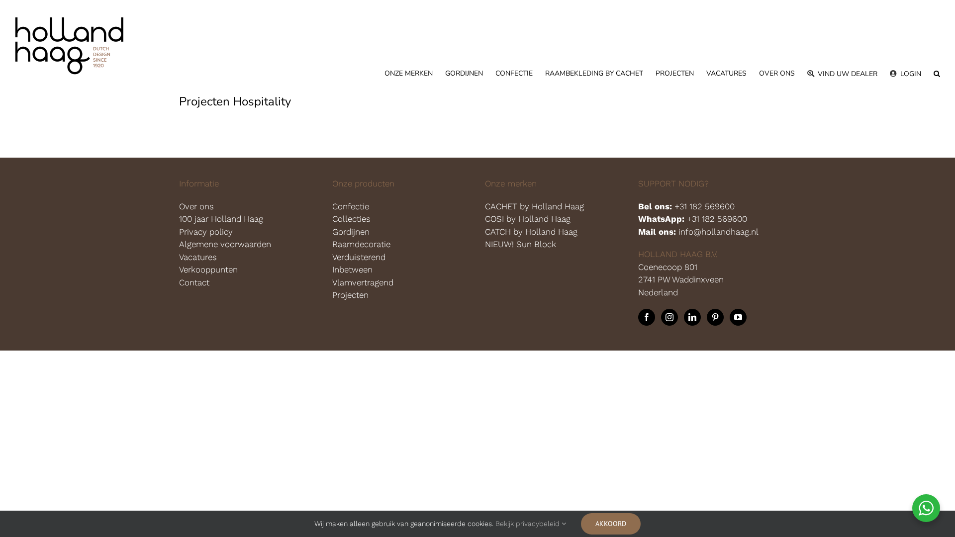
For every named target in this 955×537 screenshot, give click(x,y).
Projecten (350, 295)
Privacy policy (206, 232)
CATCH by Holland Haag (532, 232)
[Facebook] (646, 317)
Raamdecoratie (361, 244)
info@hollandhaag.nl (718, 232)
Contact (194, 282)
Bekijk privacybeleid (528, 524)
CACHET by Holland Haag (535, 206)
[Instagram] (669, 317)
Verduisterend (358, 257)
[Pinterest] (715, 317)
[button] (937, 73)
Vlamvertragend (362, 282)
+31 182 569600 (704, 206)
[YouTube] (738, 317)
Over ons (196, 206)
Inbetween (352, 269)
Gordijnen (351, 232)
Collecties (351, 219)
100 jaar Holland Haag (221, 219)
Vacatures (198, 257)
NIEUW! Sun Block (520, 244)
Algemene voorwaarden (225, 244)
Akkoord (610, 523)
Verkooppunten (208, 269)
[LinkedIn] (692, 317)
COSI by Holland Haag (529, 219)
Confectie (350, 206)
